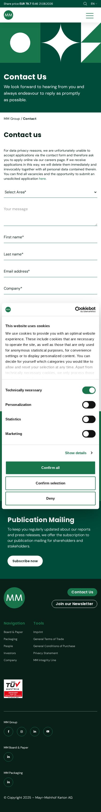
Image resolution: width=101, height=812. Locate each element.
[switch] (89, 404)
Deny (50, 498)
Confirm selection (50, 483)
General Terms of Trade (48, 639)
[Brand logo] (8, 15)
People (8, 646)
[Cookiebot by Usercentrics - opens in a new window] (75, 310)
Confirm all (50, 468)
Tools (38, 623)
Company (10, 660)
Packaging (10, 639)
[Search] (85, 4)
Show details (75, 453)
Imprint (38, 632)
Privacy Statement (45, 653)
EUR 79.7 (25, 4)
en (92, 4)
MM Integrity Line (44, 660)
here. (43, 178)
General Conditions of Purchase (54, 646)
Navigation (14, 623)
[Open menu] (89, 14)
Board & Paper (13, 632)
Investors (10, 653)
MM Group (12, 118)
